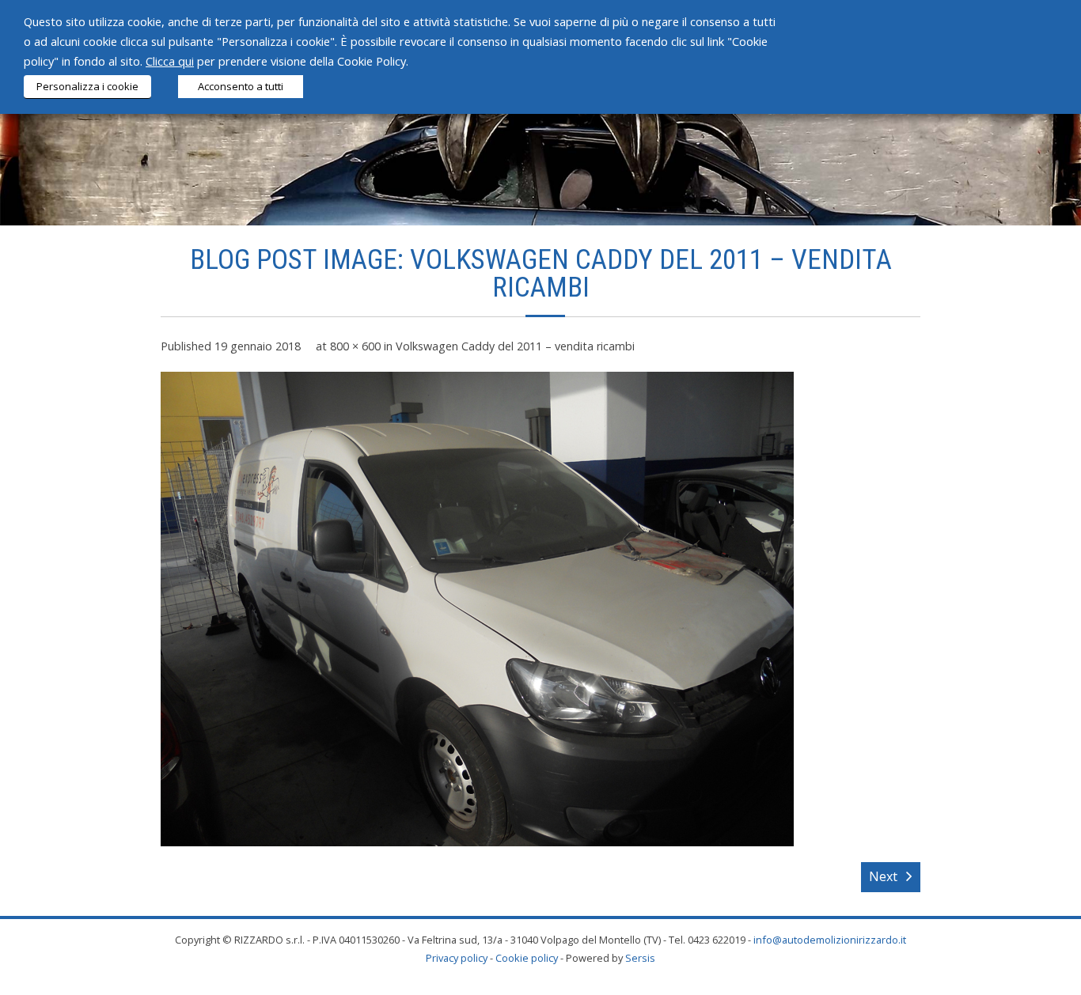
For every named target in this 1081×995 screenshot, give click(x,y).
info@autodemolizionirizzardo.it (829, 940)
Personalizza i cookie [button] (87, 86)
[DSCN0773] (477, 609)
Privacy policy (456, 958)
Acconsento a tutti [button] (240, 86)
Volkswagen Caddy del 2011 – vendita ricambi (515, 346)
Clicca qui (170, 61)
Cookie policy (526, 958)
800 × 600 (355, 346)
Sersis (640, 958)
